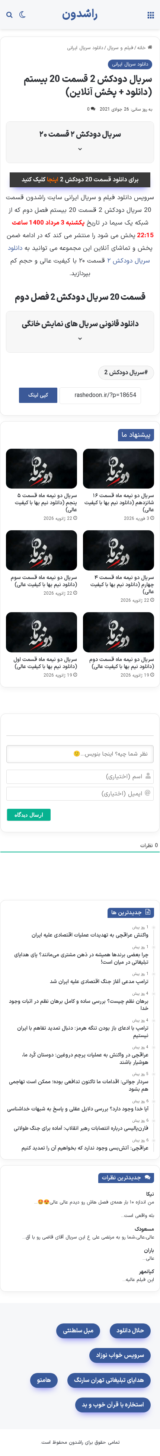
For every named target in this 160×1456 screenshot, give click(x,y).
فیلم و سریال (120, 48)
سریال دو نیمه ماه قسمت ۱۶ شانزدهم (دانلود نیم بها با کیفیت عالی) (119, 503)
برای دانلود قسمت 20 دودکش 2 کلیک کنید (80, 179)
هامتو (44, 1380)
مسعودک (144, 1229)
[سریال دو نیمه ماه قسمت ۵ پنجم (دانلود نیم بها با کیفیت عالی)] (41, 469)
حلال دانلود (130, 1330)
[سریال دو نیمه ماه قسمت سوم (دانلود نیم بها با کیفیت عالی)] (41, 550)
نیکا (150, 1194)
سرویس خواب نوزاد (120, 1355)
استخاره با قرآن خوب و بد (113, 1405)
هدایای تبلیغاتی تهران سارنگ (109, 1380)
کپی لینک (38, 395)
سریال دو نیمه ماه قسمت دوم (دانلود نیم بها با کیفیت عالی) (121, 663)
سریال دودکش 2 (124, 372)
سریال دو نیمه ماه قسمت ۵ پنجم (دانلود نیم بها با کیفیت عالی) (46, 503)
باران (149, 1251)
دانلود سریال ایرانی (85, 48)
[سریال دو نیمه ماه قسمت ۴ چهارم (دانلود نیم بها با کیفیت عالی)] (118, 550)
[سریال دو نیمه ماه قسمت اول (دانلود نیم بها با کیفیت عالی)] (41, 632)
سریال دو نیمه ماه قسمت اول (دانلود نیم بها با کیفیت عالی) (45, 663)
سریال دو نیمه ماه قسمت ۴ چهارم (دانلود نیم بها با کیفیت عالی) (122, 585)
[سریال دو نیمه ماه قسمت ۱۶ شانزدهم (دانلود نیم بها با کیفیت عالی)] (118, 469)
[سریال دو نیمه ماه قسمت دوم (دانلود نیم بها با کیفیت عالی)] (118, 632)
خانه (142, 48)
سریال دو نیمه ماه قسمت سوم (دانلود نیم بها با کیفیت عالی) (44, 581)
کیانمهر (146, 1272)
